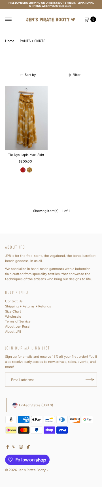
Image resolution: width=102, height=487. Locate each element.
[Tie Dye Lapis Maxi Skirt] (26, 118)
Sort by (30, 75)
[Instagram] (21, 447)
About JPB (13, 332)
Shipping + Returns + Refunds (28, 306)
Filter (76, 75)
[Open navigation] (8, 19)
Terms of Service (18, 321)
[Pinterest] (14, 447)
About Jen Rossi (17, 326)
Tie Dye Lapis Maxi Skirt (26, 155)
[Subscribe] (90, 379)
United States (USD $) (36, 405)
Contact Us (14, 301)
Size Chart (13, 311)
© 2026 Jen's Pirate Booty (25, 470)
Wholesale (13, 317)
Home (9, 41)
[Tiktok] (28, 447)
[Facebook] (8, 447)
